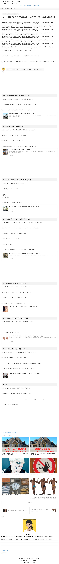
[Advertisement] (29, 85)
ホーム (21, 5)
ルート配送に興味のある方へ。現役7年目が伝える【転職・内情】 (29, 558)
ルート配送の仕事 (36, 5)
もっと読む (30, 502)
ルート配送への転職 (27, 5)
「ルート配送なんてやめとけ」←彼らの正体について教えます (42, 473)
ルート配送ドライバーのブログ (9, 3)
